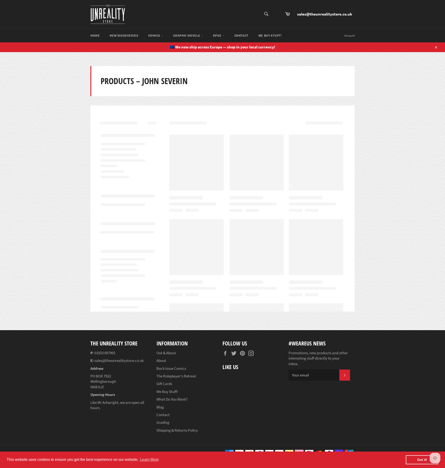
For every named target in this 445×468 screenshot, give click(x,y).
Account (349, 36)
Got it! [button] (422, 460)
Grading (162, 422)
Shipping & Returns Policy (177, 430)
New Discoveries (124, 35)
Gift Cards (164, 383)
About (161, 360)
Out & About (166, 352)
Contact (241, 35)
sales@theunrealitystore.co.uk (324, 14)
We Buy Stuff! (270, 35)
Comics (154, 35)
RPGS (217, 35)
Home (95, 35)
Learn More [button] (149, 460)
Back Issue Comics (171, 368)
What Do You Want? (172, 399)
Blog (160, 407)
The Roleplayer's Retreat (176, 376)
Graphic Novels (187, 35)
